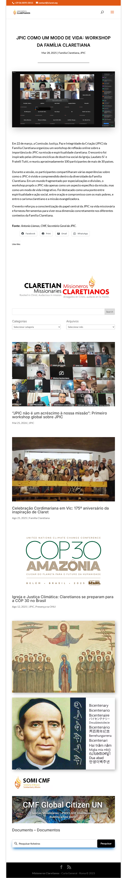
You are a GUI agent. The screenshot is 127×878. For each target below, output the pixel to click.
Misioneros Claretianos (45, 873)
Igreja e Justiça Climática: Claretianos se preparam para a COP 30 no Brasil (62, 599)
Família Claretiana (69, 52)
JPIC (83, 52)
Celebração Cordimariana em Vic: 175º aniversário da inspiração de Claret (60, 510)
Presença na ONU (45, 606)
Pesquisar (106, 843)
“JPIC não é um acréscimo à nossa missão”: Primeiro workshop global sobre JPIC (59, 415)
